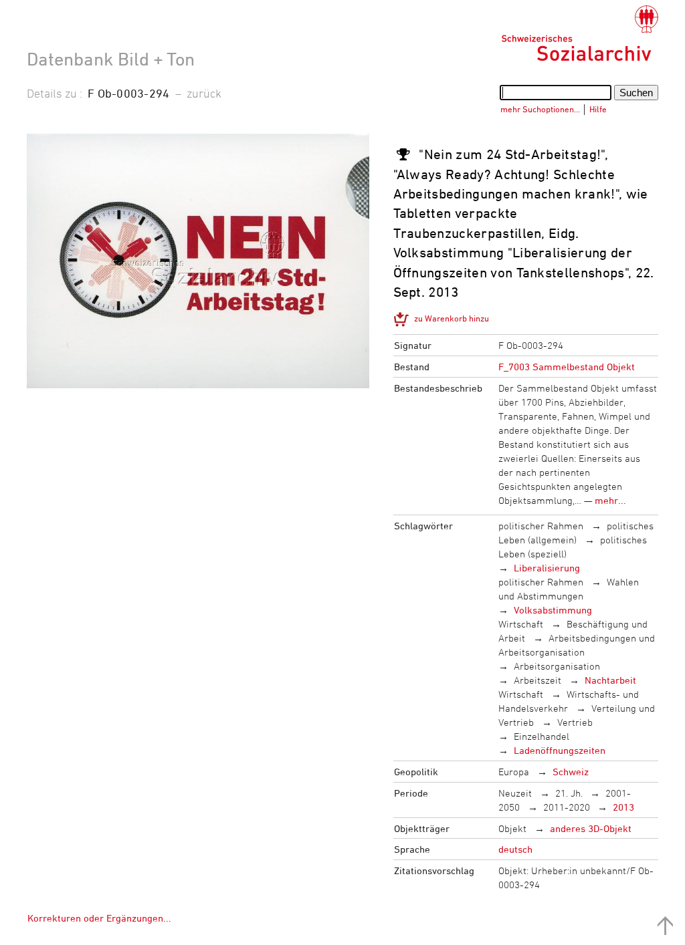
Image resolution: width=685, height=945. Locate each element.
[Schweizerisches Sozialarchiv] (579, 33)
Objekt (512, 828)
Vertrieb (575, 722)
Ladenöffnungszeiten (559, 750)
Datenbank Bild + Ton (111, 59)
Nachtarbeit (610, 680)
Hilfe (598, 109)
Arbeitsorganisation (557, 666)
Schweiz (571, 771)
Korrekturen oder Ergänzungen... (99, 918)
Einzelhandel (541, 736)
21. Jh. (569, 793)
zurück (204, 93)
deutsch (515, 849)
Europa (513, 771)
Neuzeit (515, 793)
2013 (623, 807)
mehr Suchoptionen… (540, 109)
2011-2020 (566, 807)
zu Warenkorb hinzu (451, 318)
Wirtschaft (520, 624)
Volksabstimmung (553, 610)
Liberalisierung (547, 567)
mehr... (610, 500)
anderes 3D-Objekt (590, 828)
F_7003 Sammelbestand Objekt (566, 366)
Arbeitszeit (537, 680)
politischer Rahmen (540, 525)
